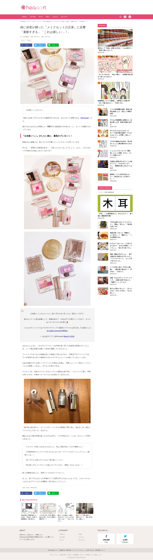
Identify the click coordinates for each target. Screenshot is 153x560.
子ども (29, 40)
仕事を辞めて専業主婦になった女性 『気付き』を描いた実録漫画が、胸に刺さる (29, 517)
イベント (55, 17)
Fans (106, 541)
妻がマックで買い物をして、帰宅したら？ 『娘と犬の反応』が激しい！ (84, 517)
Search (120, 16)
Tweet (40, 45)
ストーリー (64, 17)
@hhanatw (85, 118)
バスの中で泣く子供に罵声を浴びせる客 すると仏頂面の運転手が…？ (47, 517)
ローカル (33, 17)
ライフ (41, 17)
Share (26, 45)
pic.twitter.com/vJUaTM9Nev (57, 331)
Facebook (125, 17)
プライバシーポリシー (79, 550)
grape (27, 487)
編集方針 (62, 550)
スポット (24, 17)
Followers (125, 541)
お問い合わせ (90, 550)
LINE (53, 45)
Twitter (130, 17)
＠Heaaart (37, 7)
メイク (23, 40)
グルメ (48, 17)
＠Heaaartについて (53, 550)
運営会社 (68, 550)
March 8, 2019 (69, 336)
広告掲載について (100, 550)
